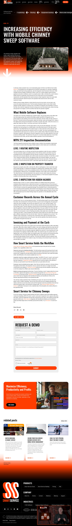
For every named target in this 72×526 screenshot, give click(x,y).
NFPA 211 (16, 89)
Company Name (39, 330)
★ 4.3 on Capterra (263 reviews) (9, 522)
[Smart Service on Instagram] (8, 509)
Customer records (31, 267)
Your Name (18, 330)
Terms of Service (12, 520)
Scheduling (27, 251)
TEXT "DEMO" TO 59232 (19, 317)
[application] (54, 515)
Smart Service (27, 299)
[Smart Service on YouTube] (17, 509)
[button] (18, 2)
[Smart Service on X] (11, 509)
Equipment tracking (27, 260)
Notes (16, 344)
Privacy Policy (5, 520)
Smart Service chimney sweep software (23, 246)
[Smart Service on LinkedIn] (14, 509)
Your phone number (40, 335)
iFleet (40, 254)
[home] (9, 2)
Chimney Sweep (7, 462)
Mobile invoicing (32, 274)
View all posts (64, 421)
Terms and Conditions (38, 358)
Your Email (18, 335)
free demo (48, 300)
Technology (6, 464)
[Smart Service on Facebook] (4, 509)
